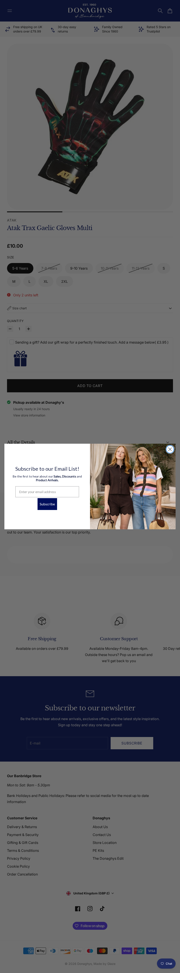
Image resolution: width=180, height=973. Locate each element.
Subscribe (47, 504)
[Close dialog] (170, 449)
